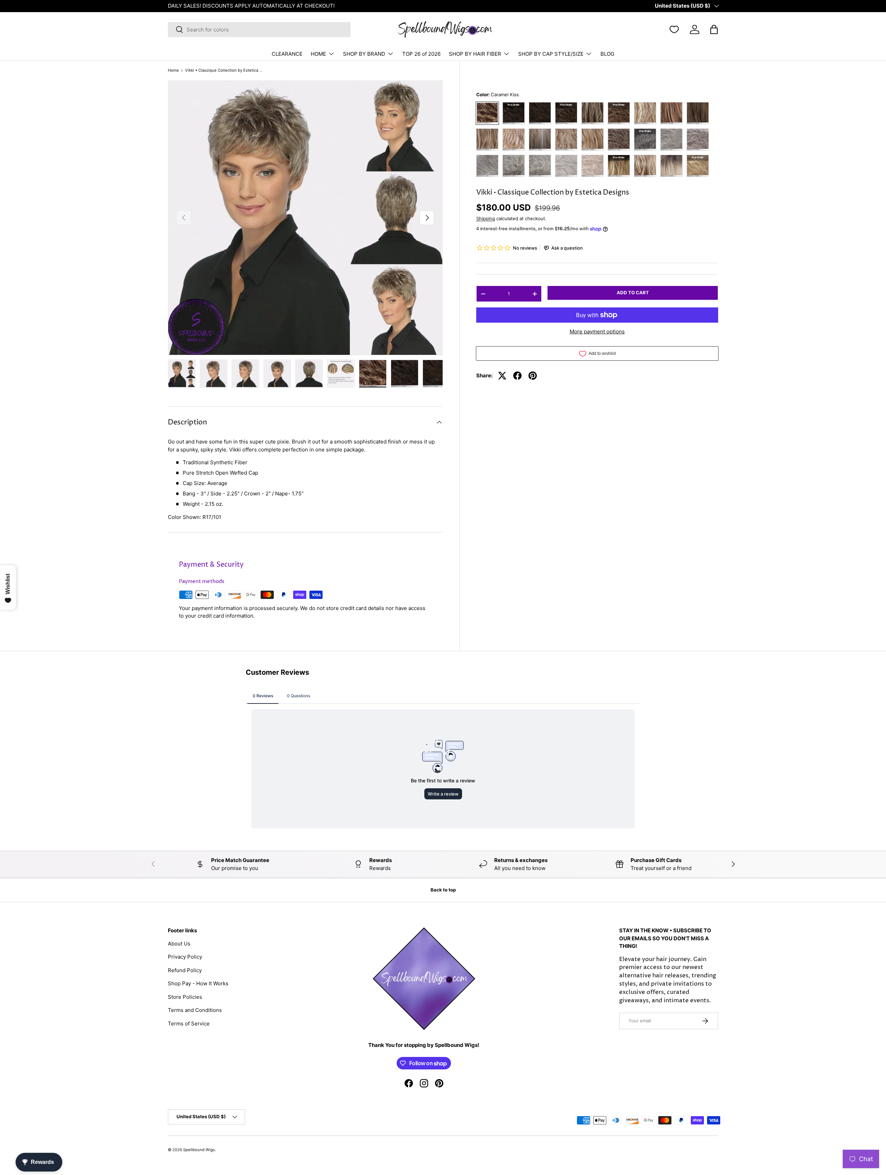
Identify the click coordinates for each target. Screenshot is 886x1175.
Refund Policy (185, 970)
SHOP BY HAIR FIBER (475, 54)
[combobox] (259, 29)
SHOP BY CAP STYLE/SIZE (551, 54)
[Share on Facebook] (517, 375)
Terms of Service (189, 1023)
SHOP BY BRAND (364, 54)
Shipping (485, 218)
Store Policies (185, 997)
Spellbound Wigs (199, 1149)
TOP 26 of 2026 (421, 54)
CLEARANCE (287, 54)
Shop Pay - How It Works (198, 983)
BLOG (607, 54)
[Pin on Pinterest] (532, 375)
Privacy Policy (185, 956)
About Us (179, 943)
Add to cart (633, 292)
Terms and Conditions (195, 1010)
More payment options (597, 331)
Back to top (443, 890)
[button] (714, 29)
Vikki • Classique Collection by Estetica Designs (224, 70)
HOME (318, 54)
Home (173, 70)
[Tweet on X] (502, 375)
